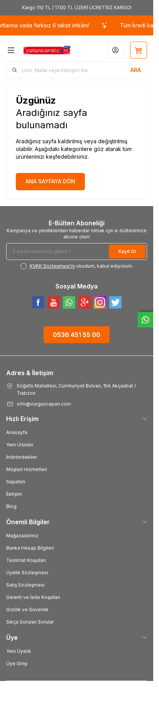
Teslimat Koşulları (26, 560)
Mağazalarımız (22, 535)
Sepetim (15, 482)
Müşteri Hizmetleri (26, 469)
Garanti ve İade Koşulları (33, 597)
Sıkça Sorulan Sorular (30, 622)
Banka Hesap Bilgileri (30, 548)
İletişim (14, 494)
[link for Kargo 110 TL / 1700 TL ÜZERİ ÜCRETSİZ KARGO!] (76, 7)
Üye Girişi (16, 663)
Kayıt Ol (127, 251)
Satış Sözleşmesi (25, 585)
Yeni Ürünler (19, 445)
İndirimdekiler (21, 457)
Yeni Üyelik (18, 651)
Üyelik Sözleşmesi (27, 572)
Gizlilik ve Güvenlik (27, 609)
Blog (11, 506)
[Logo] (47, 50)
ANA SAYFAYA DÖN (50, 181)
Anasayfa (16, 432)
